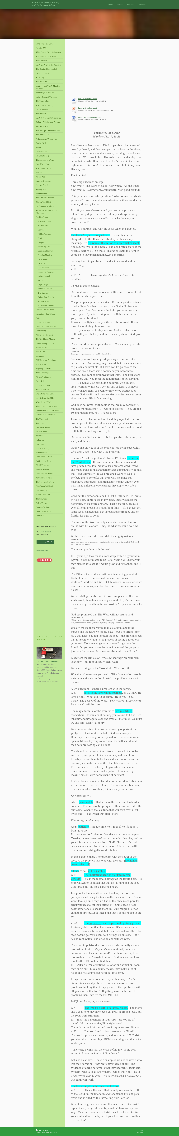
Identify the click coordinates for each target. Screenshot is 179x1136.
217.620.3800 (46, 532)
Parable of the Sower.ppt (87, 108)
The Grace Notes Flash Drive (47, 661)
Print (40, 1130)
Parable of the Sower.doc (87, 98)
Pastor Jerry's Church (45, 542)
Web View (139, 1132)
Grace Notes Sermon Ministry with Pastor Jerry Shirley (45, 3)
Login (141, 1130)
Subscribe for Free (42, 550)
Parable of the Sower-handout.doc (91, 117)
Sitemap (45, 1130)
